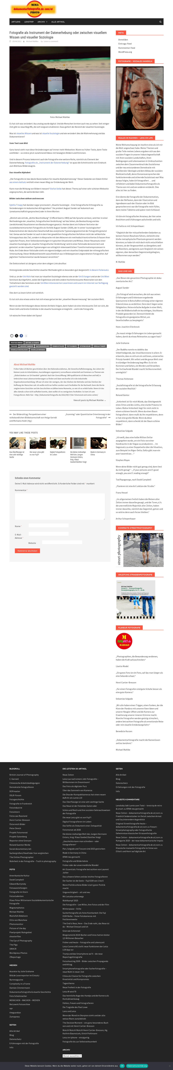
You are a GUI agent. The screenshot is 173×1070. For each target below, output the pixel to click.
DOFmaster (14, 791)
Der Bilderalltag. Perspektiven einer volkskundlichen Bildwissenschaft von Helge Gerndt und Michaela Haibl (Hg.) (33, 417)
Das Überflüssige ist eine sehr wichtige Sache (16, 454)
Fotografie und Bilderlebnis (75, 861)
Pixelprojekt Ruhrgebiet (20, 932)
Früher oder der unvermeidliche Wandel (81, 865)
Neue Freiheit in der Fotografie (77, 987)
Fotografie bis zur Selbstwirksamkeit (80, 1041)
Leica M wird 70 (69, 991)
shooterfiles (15, 936)
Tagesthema (68, 983)
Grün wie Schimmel (71, 930)
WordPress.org (125, 52)
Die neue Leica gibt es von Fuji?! (77, 817)
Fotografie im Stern (18, 892)
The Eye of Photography (20, 940)
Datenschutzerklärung (137, 1066)
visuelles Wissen (23, 133)
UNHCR (12, 948)
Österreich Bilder (17, 824)
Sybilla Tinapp (16, 205)
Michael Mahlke (32, 41)
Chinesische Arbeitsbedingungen (24, 783)
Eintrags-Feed (125, 43)
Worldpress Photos (18, 953)
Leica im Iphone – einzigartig (76, 1037)
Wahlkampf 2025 (70, 900)
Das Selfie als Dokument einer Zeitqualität (82, 825)
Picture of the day (17, 928)
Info (11, 1047)
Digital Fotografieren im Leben (77, 821)
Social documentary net (20, 848)
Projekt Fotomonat (18, 832)
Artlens (15, 21)
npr (11, 1008)
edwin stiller (58, 346)
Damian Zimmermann (19, 987)
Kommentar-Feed (126, 47)
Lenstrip (29, 21)
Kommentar (21, 490)
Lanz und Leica (69, 1011)
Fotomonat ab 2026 (72, 829)
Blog (11, 1035)
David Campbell (16, 879)
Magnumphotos (16, 907)
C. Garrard (14, 779)
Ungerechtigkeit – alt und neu (76, 892)
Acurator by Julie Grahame (21, 971)
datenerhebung (42, 346)
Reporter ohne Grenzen (20, 840)
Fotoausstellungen (18, 888)
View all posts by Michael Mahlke (90, 400)
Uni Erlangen (85, 276)
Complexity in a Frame (19, 983)
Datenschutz (15, 1039)
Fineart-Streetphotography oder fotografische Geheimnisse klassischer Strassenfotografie (136, 830)
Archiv (41, 21)
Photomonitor (16, 924)
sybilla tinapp (99, 346)
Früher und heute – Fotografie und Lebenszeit (84, 942)
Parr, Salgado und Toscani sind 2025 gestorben (84, 848)
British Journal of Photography (24, 774)
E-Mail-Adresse (19, 536)
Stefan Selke (56, 188)
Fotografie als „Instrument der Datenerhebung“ (47, 162)
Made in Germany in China (74, 852)
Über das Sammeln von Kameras (77, 790)
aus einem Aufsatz (18, 182)
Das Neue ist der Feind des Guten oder (80, 806)
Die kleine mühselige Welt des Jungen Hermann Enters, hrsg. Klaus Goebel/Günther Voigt (78, 457)
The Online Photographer (21, 857)
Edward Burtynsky (17, 883)
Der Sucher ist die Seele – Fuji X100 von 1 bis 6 (83, 880)
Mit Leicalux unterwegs (73, 896)
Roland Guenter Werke (19, 844)
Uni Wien (105, 276)
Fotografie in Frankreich (20, 803)
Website (32, 543)
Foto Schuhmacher (18, 996)
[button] (12, 335)
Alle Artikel (58, 21)
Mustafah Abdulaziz (18, 915)
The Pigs (13, 944)
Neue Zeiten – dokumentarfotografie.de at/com (138, 813)
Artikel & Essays (32, 343)
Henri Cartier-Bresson (19, 820)
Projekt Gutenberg (18, 836)
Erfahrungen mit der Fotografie (24, 1043)
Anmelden (123, 39)
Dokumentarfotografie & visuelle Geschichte (30, 992)
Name (18, 526)
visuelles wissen (38, 350)
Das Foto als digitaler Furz (75, 786)
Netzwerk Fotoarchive (19, 1004)
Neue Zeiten (68, 774)
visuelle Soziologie (51, 133)
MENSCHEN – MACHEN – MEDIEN (24, 1000)
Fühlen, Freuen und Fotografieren (78, 1003)
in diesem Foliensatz (99, 270)
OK (122, 1066)
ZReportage (15, 957)
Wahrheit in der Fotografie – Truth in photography (32, 861)
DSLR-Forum (15, 795)
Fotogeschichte (16, 799)
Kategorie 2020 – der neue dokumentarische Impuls (139, 840)
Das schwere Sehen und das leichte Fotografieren (85, 876)
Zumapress (14, 1016)
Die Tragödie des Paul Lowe (75, 1007)
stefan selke (85, 346)
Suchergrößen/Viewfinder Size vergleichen (29, 853)
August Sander (26, 346)
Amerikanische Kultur (19, 875)
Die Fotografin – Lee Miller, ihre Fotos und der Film (86, 904)
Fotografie (72, 346)
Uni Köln (27, 276)
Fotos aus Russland (18, 816)
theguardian (15, 1012)
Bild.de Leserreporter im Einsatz (24, 975)
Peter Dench (15, 828)
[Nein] (169, 1066)
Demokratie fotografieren (21, 787)
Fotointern (14, 811)
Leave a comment (51, 41)
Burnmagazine (16, 979)
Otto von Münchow (18, 920)
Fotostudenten (16, 896)
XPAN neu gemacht (71, 856)
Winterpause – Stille (72, 908)
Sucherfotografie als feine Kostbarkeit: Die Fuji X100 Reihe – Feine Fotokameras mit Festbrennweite (84, 916)
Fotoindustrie (15, 807)
